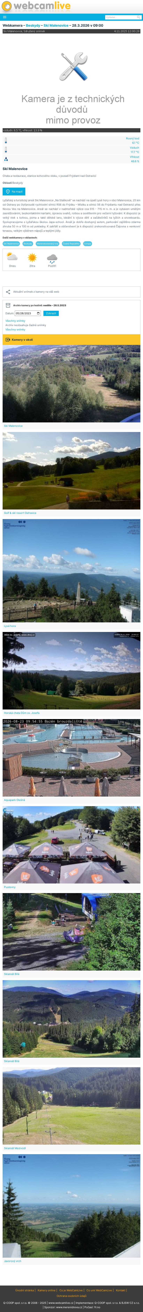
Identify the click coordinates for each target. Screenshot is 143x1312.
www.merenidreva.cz (69, 1307)
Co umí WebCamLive (99, 1290)
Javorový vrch (12, 1261)
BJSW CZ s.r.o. (131, 1303)
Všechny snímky (15, 320)
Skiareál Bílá (11, 974)
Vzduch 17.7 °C (134, 150)
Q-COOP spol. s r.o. (106, 1303)
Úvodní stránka (24, 1290)
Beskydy (33, 25)
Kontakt (120, 1290)
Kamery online (46, 1290)
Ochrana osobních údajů (71, 1296)
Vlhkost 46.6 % (134, 159)
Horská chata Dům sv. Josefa (21, 713)
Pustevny (10, 887)
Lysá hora (10, 626)
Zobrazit (51, 313)
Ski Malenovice (56, 25)
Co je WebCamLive (71, 1290)
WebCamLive (36, 7)
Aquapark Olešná (14, 800)
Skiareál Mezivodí (15, 1148)
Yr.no (97, 1307)
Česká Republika (71, 243)
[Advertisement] (71, 278)
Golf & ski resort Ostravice (20, 513)
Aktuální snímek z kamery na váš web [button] (32, 292)
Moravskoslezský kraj (47, 243)
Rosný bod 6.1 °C (132, 140)
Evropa (87, 243)
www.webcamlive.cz (60, 1303)
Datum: (9, 313)
